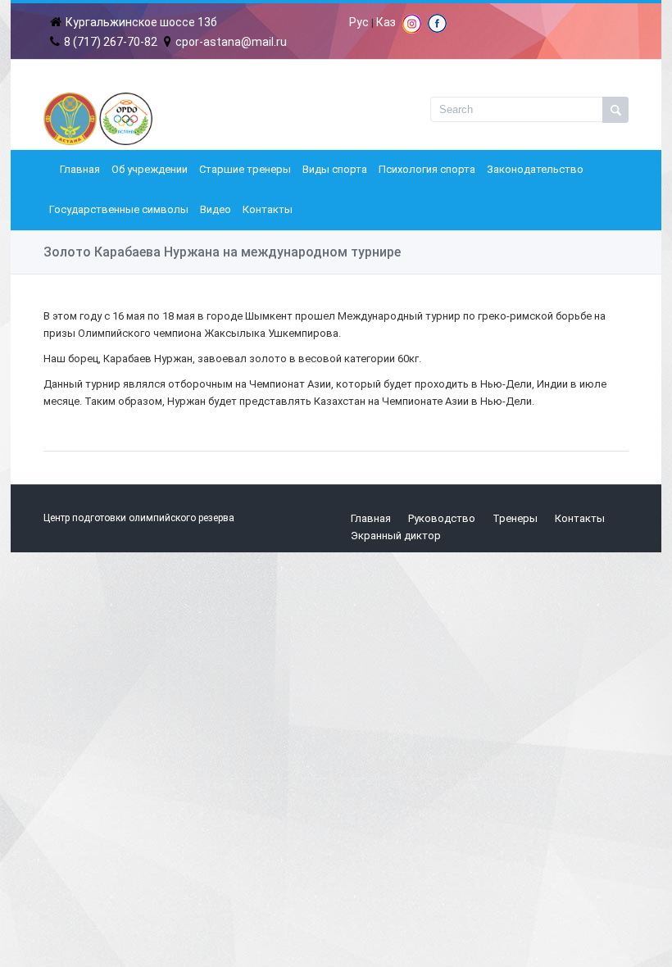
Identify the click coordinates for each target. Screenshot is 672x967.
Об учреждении (149, 169)
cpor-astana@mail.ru (231, 41)
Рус (359, 22)
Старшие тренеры (245, 169)
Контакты (268, 209)
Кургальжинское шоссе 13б (141, 22)
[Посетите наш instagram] (411, 29)
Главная (80, 169)
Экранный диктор (396, 535)
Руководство (441, 518)
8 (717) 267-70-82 (110, 41)
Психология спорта (427, 169)
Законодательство (535, 169)
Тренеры (515, 518)
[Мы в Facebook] (437, 28)
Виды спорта (334, 169)
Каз (386, 22)
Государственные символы (118, 209)
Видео (215, 209)
